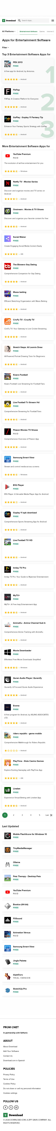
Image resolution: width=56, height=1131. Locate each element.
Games (42, 31)
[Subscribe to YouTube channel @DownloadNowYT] (16, 1107)
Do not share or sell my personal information (22, 1088)
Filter (4, 47)
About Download (10, 1046)
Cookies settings (10, 1093)
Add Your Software (11, 1051)
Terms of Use (8, 1079)
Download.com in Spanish (14, 1060)
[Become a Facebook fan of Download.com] (5, 1107)
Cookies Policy (9, 1084)
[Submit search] (19, 20)
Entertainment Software (28, 32)
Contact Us (8, 1056)
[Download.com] (9, 20)
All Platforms (8, 31)
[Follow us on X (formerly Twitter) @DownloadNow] (11, 1107)
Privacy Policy (9, 1074)
